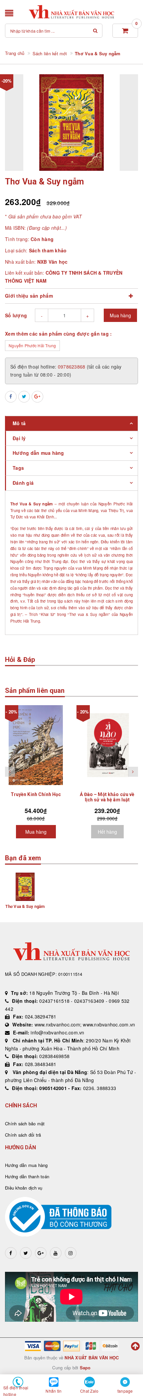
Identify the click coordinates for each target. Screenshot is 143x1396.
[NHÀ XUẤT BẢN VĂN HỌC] (71, 12)
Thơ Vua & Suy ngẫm (25, 906)
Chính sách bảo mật (25, 1123)
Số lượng (16, 315)
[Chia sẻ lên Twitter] (24, 397)
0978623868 (72, 366)
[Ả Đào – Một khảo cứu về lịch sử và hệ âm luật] (107, 745)
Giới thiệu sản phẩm (29, 295)
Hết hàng (107, 831)
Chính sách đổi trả (23, 1135)
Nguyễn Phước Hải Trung (32, 345)
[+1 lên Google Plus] (37, 397)
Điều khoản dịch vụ (24, 1188)
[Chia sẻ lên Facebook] (11, 397)
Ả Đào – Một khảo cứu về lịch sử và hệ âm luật (107, 797)
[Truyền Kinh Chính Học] (36, 745)
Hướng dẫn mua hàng (26, 1165)
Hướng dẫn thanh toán (27, 1176)
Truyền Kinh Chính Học (36, 794)
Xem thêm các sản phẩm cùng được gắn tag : (58, 333)
